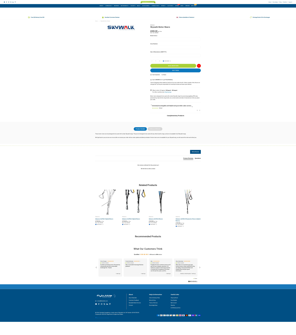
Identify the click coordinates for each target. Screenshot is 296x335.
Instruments (124, 5)
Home (96, 21)
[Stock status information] (170, 61)
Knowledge (275, 2)
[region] (148, 267)
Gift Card (193, 5)
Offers (177, 5)
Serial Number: (154, 43)
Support (290, 2)
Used (181, 5)
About (270, 2)
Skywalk (152, 25)
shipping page (167, 92)
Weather (285, 2)
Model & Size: (153, 35)
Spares (163, 5)
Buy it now (175, 70)
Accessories (145, 5)
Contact (131, 305)
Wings (101, 5)
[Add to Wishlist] (199, 66)
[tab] (188, 158)
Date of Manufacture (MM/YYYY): (158, 52)
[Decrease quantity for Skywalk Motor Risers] (151, 61)
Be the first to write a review (148, 168)
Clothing (170, 5)
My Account (174, 302)
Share (164, 74)
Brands (187, 5)
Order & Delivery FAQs (154, 297)
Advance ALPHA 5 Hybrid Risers (104, 219)
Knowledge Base (153, 305)
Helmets (133, 5)
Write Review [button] (195, 152)
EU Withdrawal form (175, 307)
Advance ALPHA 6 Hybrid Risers (131, 219)
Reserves (116, 5)
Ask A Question (156, 74)
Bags (138, 5)
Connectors (155, 5)
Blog (280, 2)
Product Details (140, 129)
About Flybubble (133, 297)
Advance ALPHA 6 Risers (156, 219)
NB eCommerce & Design (103, 317)
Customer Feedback (134, 300)
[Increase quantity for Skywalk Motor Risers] (159, 61)
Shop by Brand (174, 297)
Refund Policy (152, 300)
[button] (143, 28)
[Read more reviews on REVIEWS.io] (192, 282)
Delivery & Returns (155, 129)
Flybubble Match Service (135, 302)
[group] (121, 28)
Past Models (174, 300)
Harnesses (108, 5)
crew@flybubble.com (102, 301)
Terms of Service (153, 302)
